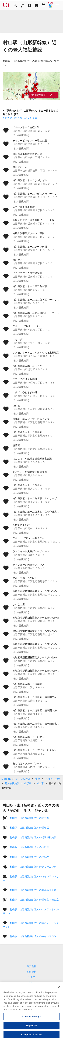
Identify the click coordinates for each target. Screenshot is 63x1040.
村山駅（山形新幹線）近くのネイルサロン (33, 936)
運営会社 (31, 966)
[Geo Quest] (50, 5)
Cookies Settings (31, 1016)
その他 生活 (52, 778)
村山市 (40, 783)
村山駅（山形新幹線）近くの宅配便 (29, 857)
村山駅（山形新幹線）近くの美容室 (29, 817)
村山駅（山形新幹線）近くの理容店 (29, 827)
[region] (31, 86)
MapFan (6, 778)
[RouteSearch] (22, 5)
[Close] (59, 987)
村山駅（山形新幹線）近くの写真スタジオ (33, 889)
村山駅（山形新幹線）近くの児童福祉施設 (33, 837)
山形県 (27, 783)
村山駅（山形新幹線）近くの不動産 (29, 847)
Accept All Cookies (31, 1034)
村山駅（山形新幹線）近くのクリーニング (33, 866)
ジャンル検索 (23, 778)
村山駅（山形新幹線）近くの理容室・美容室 (34, 899)
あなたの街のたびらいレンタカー (21, 117)
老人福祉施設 (12, 783)
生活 (37, 778)
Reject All (31, 1025)
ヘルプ (31, 977)
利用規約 (31, 971)
